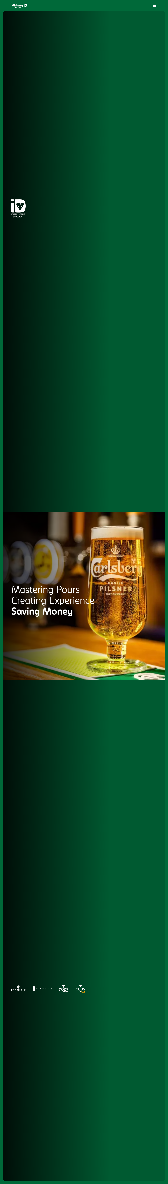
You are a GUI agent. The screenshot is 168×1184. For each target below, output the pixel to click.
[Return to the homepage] (19, 6)
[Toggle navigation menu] (154, 5)
